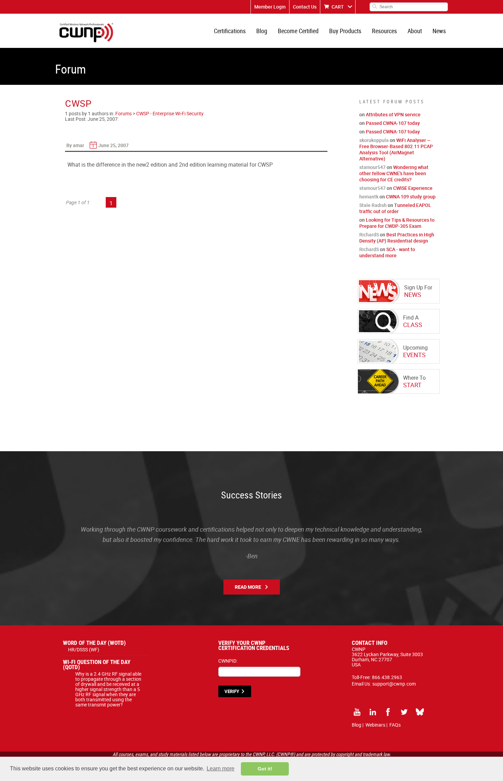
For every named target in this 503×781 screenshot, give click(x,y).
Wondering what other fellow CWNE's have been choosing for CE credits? (393, 173)
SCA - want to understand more (387, 252)
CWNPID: (227, 661)
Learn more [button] (220, 768)
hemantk (368, 196)
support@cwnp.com (394, 683)
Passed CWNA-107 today (393, 123)
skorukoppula (374, 140)
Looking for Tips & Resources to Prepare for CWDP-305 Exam (397, 223)
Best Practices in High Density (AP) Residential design (396, 237)
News (439, 31)
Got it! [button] (265, 768)
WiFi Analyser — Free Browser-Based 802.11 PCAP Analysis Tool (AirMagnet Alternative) (396, 149)
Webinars (375, 724)
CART (338, 6)
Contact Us (305, 6)
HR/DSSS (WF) (83, 649)
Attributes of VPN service (393, 114)
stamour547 (372, 167)
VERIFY (231, 691)
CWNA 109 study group (411, 196)
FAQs (395, 724)
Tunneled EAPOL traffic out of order (395, 208)
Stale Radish (373, 205)
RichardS (369, 234)
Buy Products (345, 31)
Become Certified (298, 31)
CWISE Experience (413, 188)
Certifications (230, 31)
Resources (384, 31)
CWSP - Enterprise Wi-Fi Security (170, 113)
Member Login (270, 6)
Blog (261, 31)
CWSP (78, 103)
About (415, 31)
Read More (248, 587)
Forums (123, 113)
